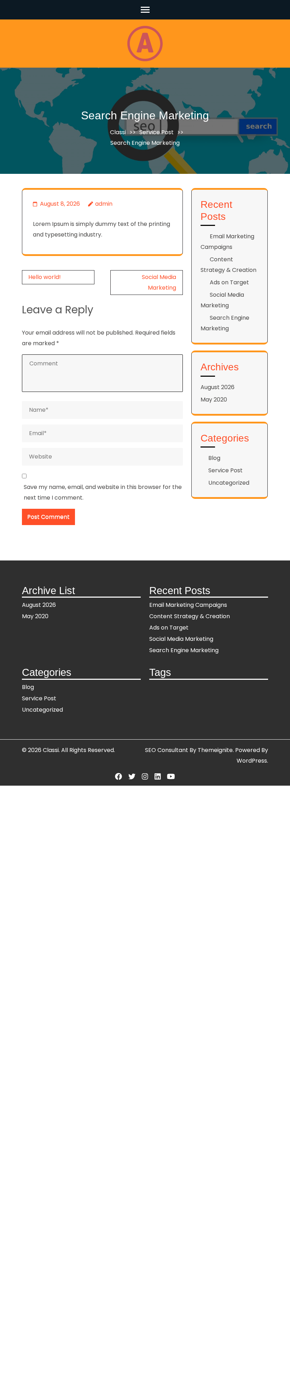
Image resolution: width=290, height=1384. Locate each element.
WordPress (252, 761)
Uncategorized (228, 483)
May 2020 (214, 399)
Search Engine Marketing (184, 650)
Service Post (156, 132)
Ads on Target (229, 282)
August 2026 (217, 387)
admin (103, 204)
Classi (118, 132)
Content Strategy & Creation (189, 616)
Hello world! (44, 277)
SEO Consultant (166, 750)
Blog (214, 458)
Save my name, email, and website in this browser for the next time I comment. (103, 492)
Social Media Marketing (181, 639)
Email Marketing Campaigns (188, 605)
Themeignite (215, 750)
